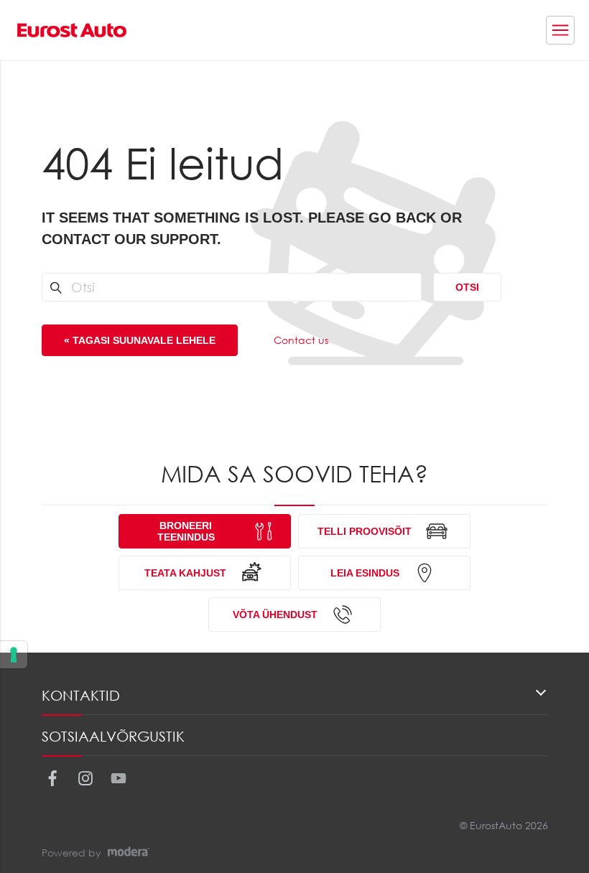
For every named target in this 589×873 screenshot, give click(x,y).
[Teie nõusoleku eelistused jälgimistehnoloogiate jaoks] (13, 654)
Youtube (118, 778)
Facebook (52, 778)
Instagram (85, 778)
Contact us (301, 340)
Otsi (467, 287)
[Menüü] (560, 30)
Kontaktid (81, 695)
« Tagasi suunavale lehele (139, 340)
